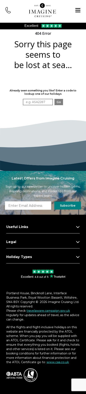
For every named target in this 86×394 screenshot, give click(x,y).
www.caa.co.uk (58, 362)
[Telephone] (8, 10)
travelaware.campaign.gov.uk (48, 311)
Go (59, 102)
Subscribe (67, 205)
